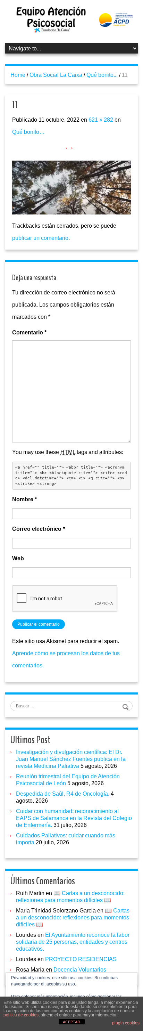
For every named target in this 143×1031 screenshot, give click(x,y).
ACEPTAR (71, 1022)
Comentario (29, 332)
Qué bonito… (28, 132)
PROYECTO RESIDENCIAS (81, 959)
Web (18, 558)
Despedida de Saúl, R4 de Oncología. (62, 794)
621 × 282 (101, 120)
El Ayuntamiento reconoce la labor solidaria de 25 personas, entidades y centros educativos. (72, 942)
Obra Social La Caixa (56, 75)
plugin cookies (126, 1023)
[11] (71, 187)
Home (17, 75)
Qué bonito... (102, 75)
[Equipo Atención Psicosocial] (71, 19)
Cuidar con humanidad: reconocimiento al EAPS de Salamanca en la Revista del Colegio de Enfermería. (74, 818)
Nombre (24, 499)
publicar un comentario (40, 238)
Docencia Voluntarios (79, 970)
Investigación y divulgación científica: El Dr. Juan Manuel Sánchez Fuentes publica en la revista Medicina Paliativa (71, 759)
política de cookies (21, 1015)
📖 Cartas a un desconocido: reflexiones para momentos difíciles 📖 (72, 917)
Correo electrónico (38, 529)
